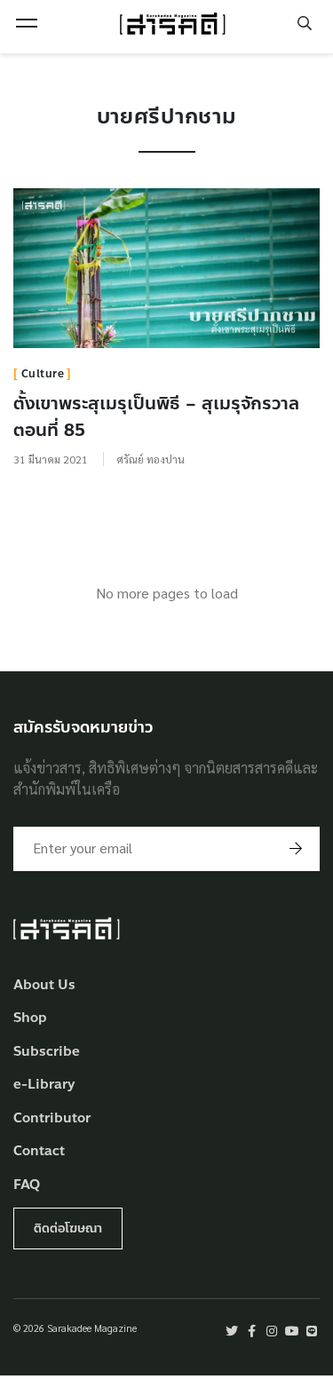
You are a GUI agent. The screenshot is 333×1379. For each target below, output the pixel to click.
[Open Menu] (26, 23)
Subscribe (46, 1052)
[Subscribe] (295, 849)
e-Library (44, 1084)
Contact (39, 1151)
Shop (30, 1018)
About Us (44, 985)
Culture (43, 374)
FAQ (26, 1185)
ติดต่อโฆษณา (68, 1228)
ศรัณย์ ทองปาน (150, 459)
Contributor (52, 1118)
